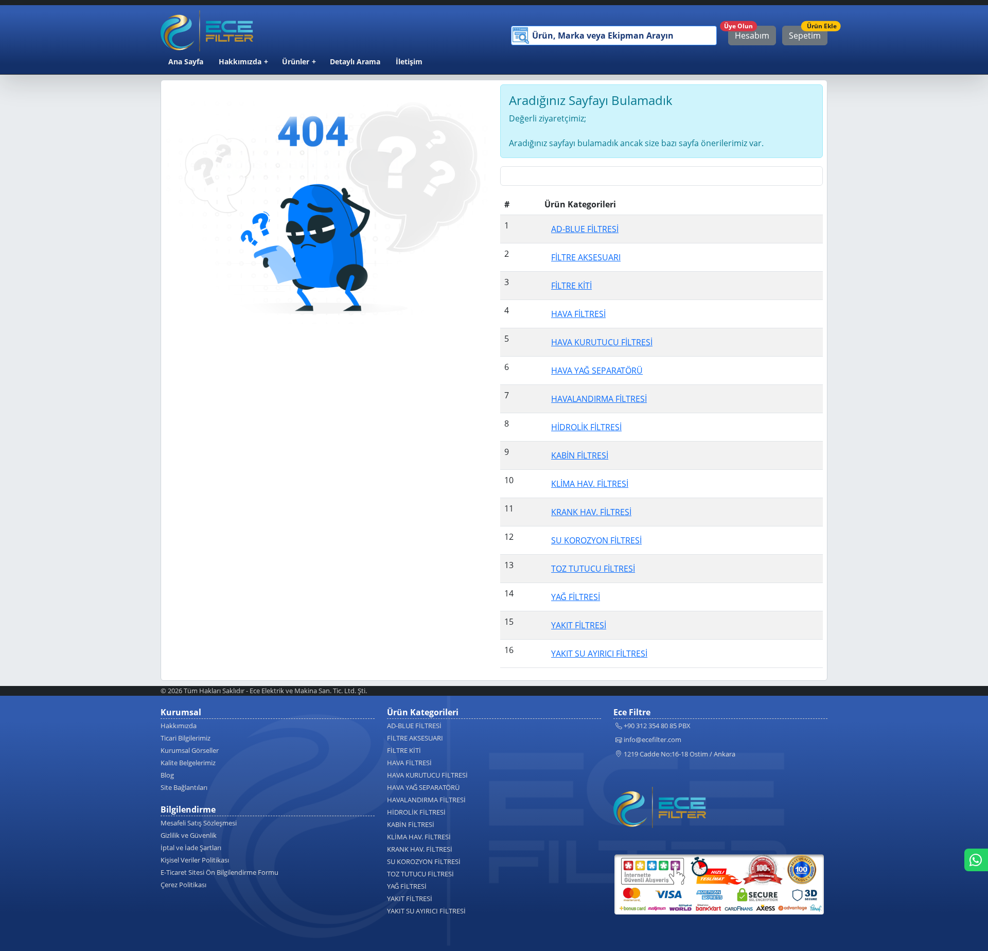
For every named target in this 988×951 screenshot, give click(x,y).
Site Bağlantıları (184, 787)
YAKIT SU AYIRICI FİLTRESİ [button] (599, 653)
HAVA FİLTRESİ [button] (578, 314)
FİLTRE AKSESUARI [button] (586, 257)
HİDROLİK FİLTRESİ (416, 812)
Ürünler (295, 61)
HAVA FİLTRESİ (409, 762)
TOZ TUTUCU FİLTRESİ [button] (593, 568)
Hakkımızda (240, 61)
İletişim (409, 61)
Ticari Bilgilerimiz (185, 738)
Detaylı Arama (355, 61)
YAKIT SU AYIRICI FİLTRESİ (426, 910)
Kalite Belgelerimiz (188, 762)
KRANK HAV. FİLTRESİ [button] (591, 512)
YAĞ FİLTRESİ (407, 886)
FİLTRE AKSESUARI (415, 738)
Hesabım (748, 33)
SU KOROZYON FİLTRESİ (424, 861)
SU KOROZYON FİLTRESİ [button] (596, 540)
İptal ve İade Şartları (191, 847)
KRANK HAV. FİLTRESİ (419, 849)
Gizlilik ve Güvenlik (189, 835)
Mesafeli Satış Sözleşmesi (199, 822)
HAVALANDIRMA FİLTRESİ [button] (599, 398)
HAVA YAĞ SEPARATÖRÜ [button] (597, 370)
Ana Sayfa (185, 61)
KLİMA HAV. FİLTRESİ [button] (589, 483)
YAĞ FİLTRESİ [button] (575, 597)
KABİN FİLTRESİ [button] (579, 455)
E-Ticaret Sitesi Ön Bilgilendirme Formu (219, 872)
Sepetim (808, 33)
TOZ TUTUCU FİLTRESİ (420, 873)
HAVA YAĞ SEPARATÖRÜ (423, 787)
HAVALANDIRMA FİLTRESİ (426, 799)
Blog (167, 775)
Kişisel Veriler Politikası (195, 860)
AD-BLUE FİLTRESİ (414, 725)
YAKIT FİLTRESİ (409, 898)
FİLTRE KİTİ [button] (571, 285)
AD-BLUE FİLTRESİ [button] (585, 229)
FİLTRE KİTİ (404, 750)
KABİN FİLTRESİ (410, 824)
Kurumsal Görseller (190, 750)
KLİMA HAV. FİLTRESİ (419, 836)
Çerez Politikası (183, 884)
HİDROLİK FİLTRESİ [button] (586, 427)
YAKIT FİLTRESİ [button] (578, 625)
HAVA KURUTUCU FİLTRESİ (427, 775)
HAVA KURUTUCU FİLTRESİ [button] (601, 342)
